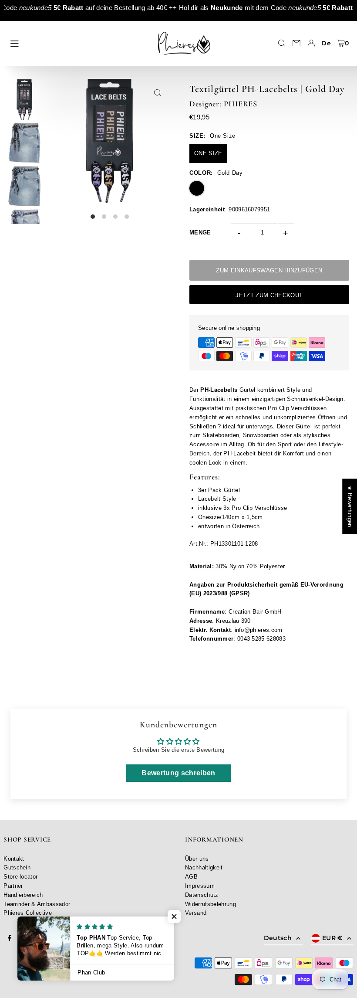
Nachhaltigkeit (204, 867)
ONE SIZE (208, 153)
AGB (191, 876)
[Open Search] (281, 43)
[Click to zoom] (158, 93)
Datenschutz (202, 895)
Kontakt (13, 858)
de (326, 43)
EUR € (332, 938)
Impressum (200, 886)
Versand (195, 913)
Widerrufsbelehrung (210, 904)
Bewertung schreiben (178, 773)
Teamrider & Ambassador (36, 904)
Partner (13, 886)
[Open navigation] (77, 42)
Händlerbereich (23, 895)
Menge (200, 232)
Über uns (197, 858)
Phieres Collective (27, 913)
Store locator (20, 876)
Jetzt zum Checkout (269, 295)
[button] (174, 916)
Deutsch (278, 938)
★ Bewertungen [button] (350, 506)
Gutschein (16, 867)
